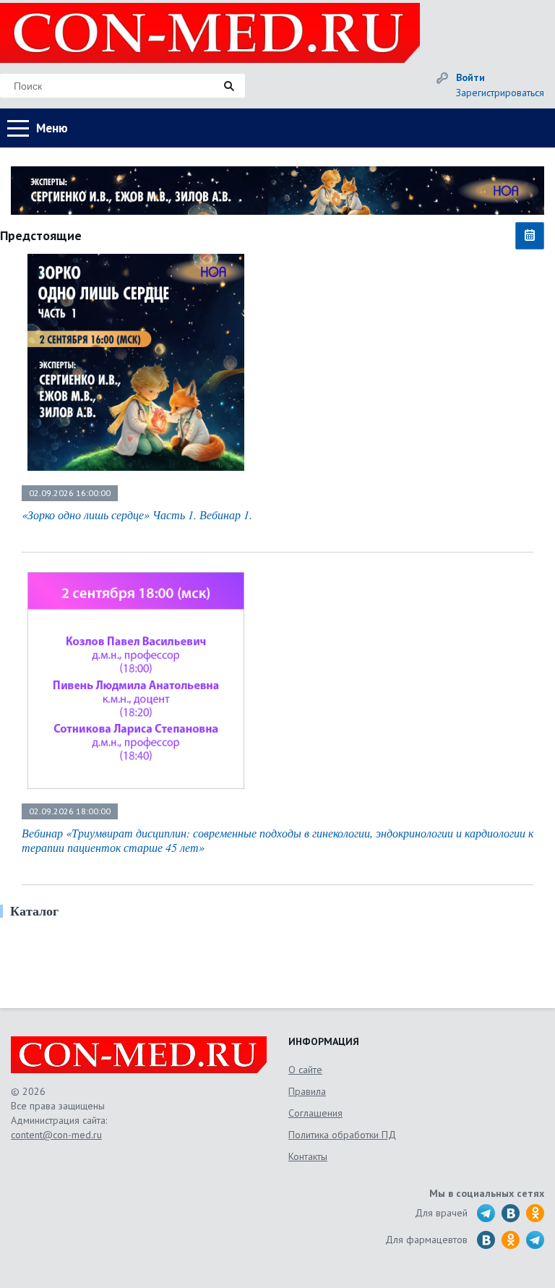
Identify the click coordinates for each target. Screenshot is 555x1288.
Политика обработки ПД (342, 1134)
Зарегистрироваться (500, 92)
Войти (470, 77)
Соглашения (315, 1112)
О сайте (305, 1069)
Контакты (307, 1156)
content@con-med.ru (56, 1134)
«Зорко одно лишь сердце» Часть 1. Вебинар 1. (137, 514)
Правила (307, 1091)
